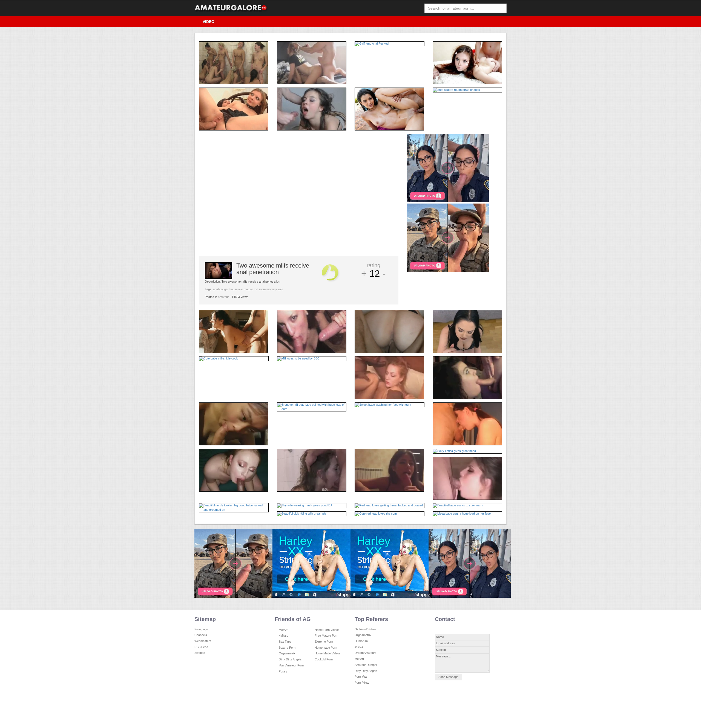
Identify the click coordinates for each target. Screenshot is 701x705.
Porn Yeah (361, 676)
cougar (224, 289)
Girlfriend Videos (366, 629)
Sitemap (199, 652)
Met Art (359, 658)
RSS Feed (201, 647)
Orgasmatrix (287, 653)
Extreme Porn (324, 641)
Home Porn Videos (327, 629)
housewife (236, 289)
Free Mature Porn (326, 635)
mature (248, 289)
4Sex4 (359, 647)
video (208, 21)
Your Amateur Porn (291, 665)
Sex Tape (285, 641)
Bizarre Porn (287, 647)
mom (262, 289)
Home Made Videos (328, 653)
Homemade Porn (326, 647)
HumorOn (361, 641)
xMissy (283, 635)
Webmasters (202, 641)
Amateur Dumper (366, 664)
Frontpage (201, 629)
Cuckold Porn (324, 659)
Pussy (283, 671)
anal (216, 289)
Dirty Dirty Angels (290, 659)
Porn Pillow (362, 682)
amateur (223, 296)
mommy (271, 289)
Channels (200, 635)
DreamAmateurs (366, 652)
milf (256, 289)
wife (280, 289)
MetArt (283, 629)
